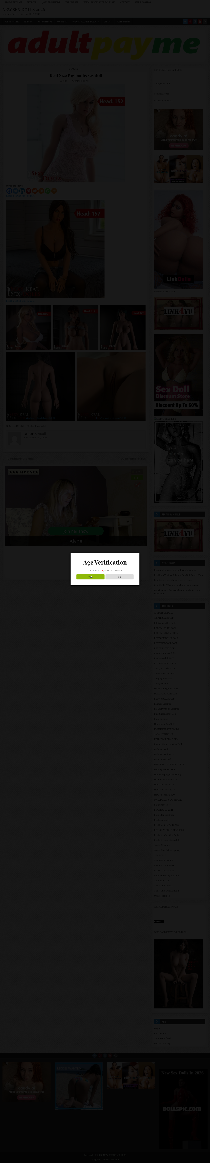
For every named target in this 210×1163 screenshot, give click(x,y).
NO (119, 577)
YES (90, 577)
